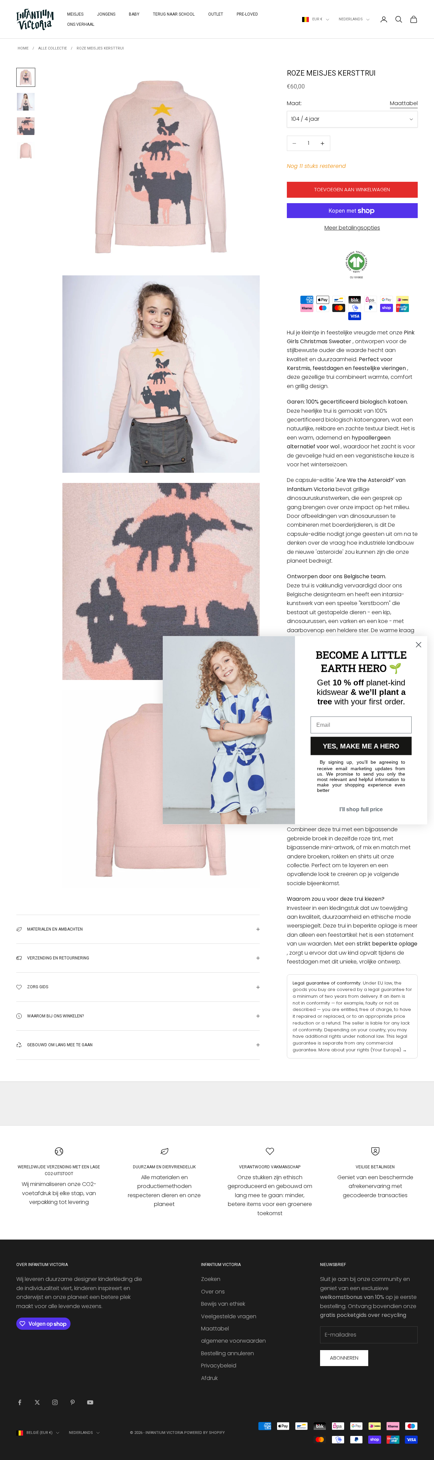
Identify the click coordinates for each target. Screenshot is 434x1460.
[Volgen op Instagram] (55, 1402)
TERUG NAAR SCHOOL (174, 14)
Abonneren (344, 1357)
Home (23, 48)
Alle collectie (52, 48)
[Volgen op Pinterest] (72, 1402)
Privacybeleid (218, 1365)
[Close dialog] (419, 644)
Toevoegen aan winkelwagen (352, 189)
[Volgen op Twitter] (37, 1402)
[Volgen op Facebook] (19, 1402)
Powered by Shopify (204, 1432)
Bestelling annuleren (227, 1353)
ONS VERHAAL (80, 24)
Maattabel (404, 104)
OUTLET (215, 14)
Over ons (213, 1292)
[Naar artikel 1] (25, 77)
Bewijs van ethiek (223, 1304)
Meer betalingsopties (352, 228)
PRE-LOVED (247, 14)
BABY (134, 14)
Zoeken (210, 1279)
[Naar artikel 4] (25, 150)
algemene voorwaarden (233, 1341)
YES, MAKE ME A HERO (361, 746)
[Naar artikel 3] (25, 126)
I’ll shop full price (361, 809)
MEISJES (75, 14)
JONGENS (106, 14)
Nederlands (351, 19)
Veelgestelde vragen (228, 1316)
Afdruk (209, 1378)
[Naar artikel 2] (25, 101)
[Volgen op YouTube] (90, 1402)
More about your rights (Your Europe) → (362, 1050)
